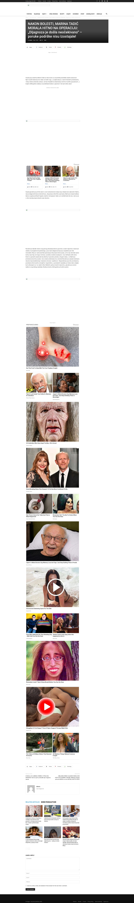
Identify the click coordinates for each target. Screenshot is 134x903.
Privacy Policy (55, 1)
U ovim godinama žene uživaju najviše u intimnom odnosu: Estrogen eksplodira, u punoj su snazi (34, 841)
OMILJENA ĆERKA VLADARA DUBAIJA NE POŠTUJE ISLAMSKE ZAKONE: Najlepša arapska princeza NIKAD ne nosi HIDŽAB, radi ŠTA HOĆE (67, 777)
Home (27, 17)
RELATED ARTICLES (33, 802)
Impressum (69, 1)
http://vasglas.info (40, 788)
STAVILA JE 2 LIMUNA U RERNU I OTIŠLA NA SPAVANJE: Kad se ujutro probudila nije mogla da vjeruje (38, 777)
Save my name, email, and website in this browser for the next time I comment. (47, 885)
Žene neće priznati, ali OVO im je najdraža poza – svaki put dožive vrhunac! (51, 841)
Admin (30, 40)
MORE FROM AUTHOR (48, 802)
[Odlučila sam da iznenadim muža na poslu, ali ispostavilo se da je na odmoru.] (52, 811)
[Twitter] (99, 1)
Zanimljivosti (90, 14)
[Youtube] (107, 1)
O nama (49, 1)
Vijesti (44, 14)
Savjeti (68, 14)
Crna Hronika (53, 14)
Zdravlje (99, 14)
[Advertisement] (53, 64)
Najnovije (37, 14)
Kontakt (44, 1)
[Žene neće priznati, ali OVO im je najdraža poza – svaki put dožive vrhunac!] (52, 832)
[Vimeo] (102, 1)
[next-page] (29, 849)
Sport (82, 14)
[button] (106, 14)
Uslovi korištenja (62, 1)
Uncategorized (33, 17)
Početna (39, 1)
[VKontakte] (105, 1)
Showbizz (75, 14)
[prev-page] (27, 849)
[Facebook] (97, 1)
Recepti (62, 14)
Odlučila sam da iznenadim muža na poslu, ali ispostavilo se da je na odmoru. (52, 819)
